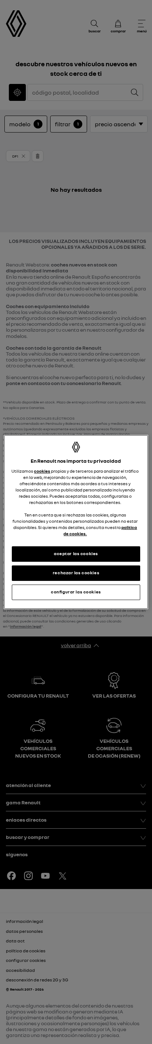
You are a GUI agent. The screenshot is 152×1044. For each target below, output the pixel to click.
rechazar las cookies (76, 572)
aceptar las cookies (76, 553)
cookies (42, 471)
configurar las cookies (76, 592)
